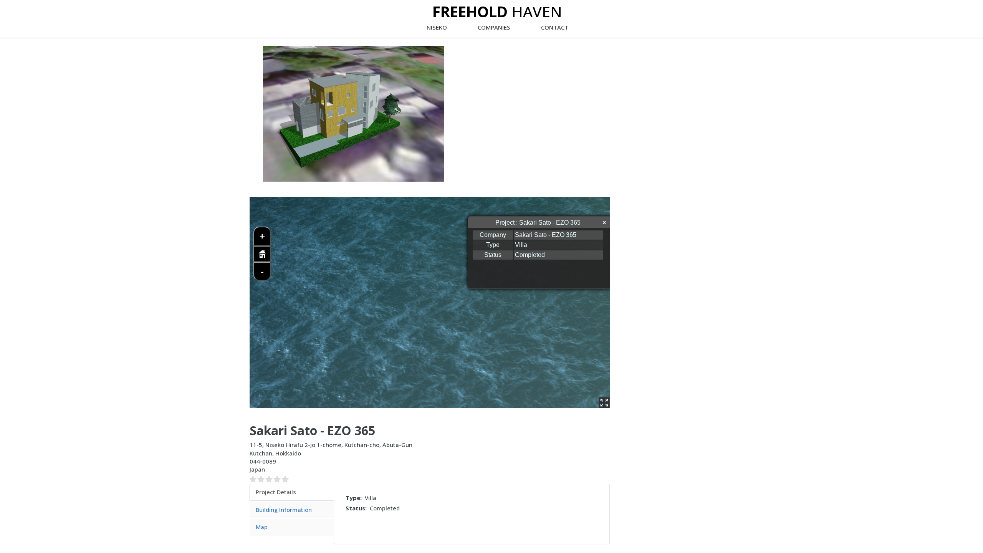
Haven (497, 11)
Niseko (437, 27)
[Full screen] (604, 402)
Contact (554, 27)
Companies (494, 27)
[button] (353, 114)
